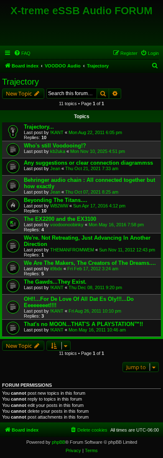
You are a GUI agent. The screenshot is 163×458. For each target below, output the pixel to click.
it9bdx (56, 268)
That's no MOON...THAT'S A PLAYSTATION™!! (83, 324)
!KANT (57, 132)
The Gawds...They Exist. (55, 282)
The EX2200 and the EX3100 (60, 219)
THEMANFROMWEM (72, 249)
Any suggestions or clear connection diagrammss (88, 163)
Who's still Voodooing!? (55, 145)
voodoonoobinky (67, 224)
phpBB (58, 442)
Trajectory (20, 81)
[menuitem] (22, 53)
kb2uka (57, 151)
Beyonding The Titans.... (55, 200)
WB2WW (59, 205)
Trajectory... (39, 127)
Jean (55, 168)
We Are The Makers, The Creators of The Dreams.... (90, 263)
